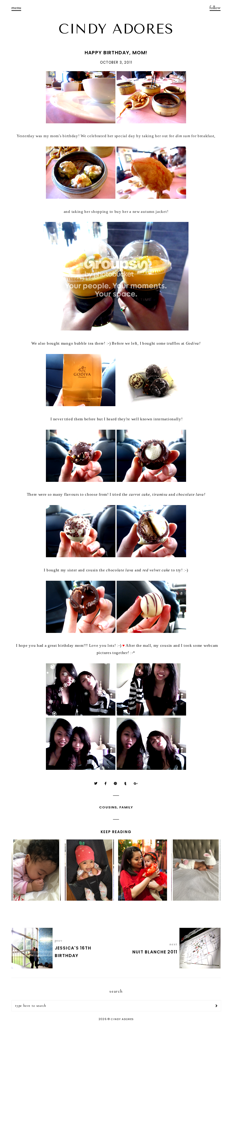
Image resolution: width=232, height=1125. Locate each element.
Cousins (108, 807)
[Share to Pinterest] (115, 783)
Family (126, 807)
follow (215, 7)
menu (16, 7)
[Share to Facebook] (106, 783)
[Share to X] (96, 783)
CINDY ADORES (116, 29)
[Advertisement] (116, 1074)
